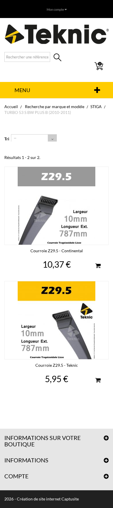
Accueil (11, 106)
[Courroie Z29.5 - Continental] (56, 206)
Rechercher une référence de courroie (57, 58)
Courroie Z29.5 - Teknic (56, 365)
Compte (16, 476)
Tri (6, 138)
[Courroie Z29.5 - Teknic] (56, 320)
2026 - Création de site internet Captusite (41, 498)
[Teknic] (56, 34)
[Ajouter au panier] (98, 266)
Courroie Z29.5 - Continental (56, 250)
